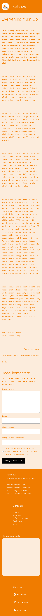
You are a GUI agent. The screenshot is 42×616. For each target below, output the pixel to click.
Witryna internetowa (13, 437)
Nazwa (4, 416)
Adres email (8, 427)
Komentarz (8, 389)
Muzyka (4, 362)
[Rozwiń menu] (39, 6)
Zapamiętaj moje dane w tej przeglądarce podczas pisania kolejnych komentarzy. (20, 451)
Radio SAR (19, 6)
